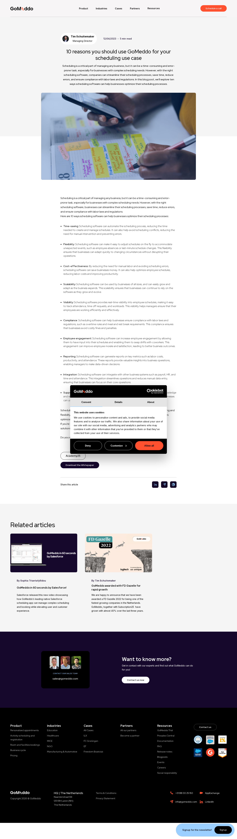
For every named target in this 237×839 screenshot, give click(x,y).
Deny (88, 445)
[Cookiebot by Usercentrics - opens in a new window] (149, 391)
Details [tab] (119, 402)
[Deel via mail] (163, 484)
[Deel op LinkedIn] (153, 484)
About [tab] (150, 402)
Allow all (149, 445)
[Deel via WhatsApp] (172, 484)
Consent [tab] (86, 402)
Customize (117, 445)
